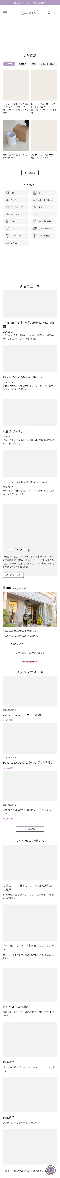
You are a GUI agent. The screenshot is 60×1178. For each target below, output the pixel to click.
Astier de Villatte (48, 64)
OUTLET (14, 242)
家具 (34, 64)
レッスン (14, 228)
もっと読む (8, 720)
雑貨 (40, 207)
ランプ (13, 200)
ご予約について (13, 575)
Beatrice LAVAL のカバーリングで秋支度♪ (28, 762)
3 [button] (30, 43)
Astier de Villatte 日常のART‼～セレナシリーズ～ (29, 812)
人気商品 (9, 64)
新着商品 (22, 64)
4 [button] (33, 43)
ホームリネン (16, 214)
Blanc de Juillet (44, 221)
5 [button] (36, 43)
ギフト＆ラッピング (45, 228)
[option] (30, 33)
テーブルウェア (17, 207)
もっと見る (30, 172)
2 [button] (27, 43)
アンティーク (16, 235)
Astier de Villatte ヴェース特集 (22, 715)
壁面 (13, 221)
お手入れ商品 (44, 235)
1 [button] (23, 43)
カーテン (41, 214)
